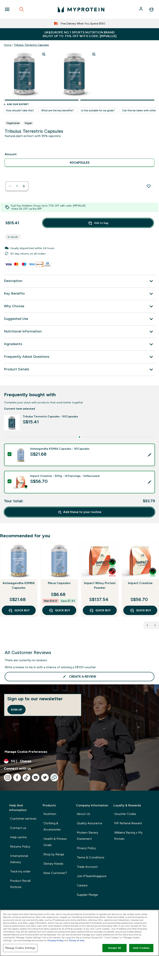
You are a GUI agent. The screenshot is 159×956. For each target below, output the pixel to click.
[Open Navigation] (7, 9)
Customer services (23, 818)
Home (7, 44)
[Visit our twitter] (45, 777)
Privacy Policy (86, 848)
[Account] (141, 9)
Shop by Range (53, 854)
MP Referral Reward (128, 823)
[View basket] (151, 9)
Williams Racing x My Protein (128, 835)
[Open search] (21, 9)
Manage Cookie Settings (20, 947)
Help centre (18, 837)
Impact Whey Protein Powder (100, 585)
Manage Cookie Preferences (26, 751)
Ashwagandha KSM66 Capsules (19, 585)
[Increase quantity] (24, 186)
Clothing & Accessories (52, 826)
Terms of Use (76, 940)
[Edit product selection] (149, 455)
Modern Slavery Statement (87, 835)
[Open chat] (54, 777)
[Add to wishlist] (149, 186)
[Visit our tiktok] (26, 777)
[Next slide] (158, 588)
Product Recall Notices (20, 884)
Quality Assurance (89, 823)
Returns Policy (20, 846)
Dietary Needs (53, 863)
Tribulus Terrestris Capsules (31, 44)
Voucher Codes (125, 814)
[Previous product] (147, 625)
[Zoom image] (44, 54)
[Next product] (155, 625)
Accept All (114, 947)
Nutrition (49, 814)
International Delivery (19, 859)
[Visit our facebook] (17, 777)
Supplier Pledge (87, 894)
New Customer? (55, 873)
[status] (17, 186)
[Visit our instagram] (8, 777)
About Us (83, 814)
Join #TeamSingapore (91, 876)
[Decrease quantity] (10, 186)
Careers (82, 885)
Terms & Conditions (90, 857)
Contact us (18, 828)
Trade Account (87, 866)
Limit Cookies (141, 947)
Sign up (16, 709)
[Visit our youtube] (36, 777)
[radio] (79, 163)
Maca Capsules (59, 583)
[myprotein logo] (81, 9)
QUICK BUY (21, 610)
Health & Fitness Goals (55, 842)
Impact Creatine (140, 583)
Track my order (20, 871)
